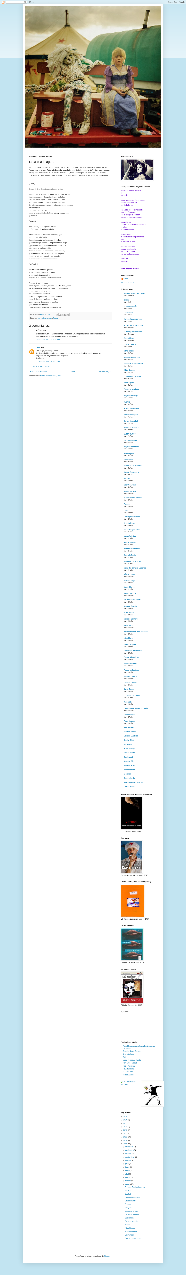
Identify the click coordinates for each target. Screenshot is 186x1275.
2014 (125, 1127)
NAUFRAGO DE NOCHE (134, 782)
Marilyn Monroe (131, 1231)
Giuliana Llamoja (130, 676)
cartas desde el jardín (133, 466)
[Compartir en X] (62, 314)
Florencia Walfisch (131, 428)
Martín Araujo (129, 581)
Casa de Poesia (130, 683)
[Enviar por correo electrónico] (57, 314)
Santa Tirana (129, 689)
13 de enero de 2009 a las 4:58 (48, 340)
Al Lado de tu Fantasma (133, 325)
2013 (125, 1130)
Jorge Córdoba (130, 593)
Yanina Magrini (130, 645)
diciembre (129, 1147)
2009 (125, 1144)
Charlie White (130, 1201)
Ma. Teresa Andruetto (132, 600)
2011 (125, 1137)
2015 (125, 1123)
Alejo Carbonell (130, 542)
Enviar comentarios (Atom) (50, 376)
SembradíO (128, 757)
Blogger (107, 1256)
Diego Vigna (129, 459)
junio (127, 1167)
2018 (125, 1116)
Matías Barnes (130, 491)
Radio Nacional (129, 1066)
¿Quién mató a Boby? (132, 696)
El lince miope (129, 749)
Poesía (55, 318)
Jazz (124, 1057)
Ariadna (128, 1204)
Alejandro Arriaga (131, 396)
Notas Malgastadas (132, 530)
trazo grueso (129, 727)
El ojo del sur (129, 613)
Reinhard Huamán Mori (133, 364)
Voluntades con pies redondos (136, 632)
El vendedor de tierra (132, 376)
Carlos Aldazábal (131, 421)
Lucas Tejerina (130, 536)
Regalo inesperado (132, 1197)
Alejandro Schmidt (131, 447)
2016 (125, 1120)
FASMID (127, 402)
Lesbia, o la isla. (131, 1211)
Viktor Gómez (129, 370)
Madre (127, 1225)
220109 (128, 1191)
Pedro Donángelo (131, 415)
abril (127, 1174)
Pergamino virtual (130, 1063)
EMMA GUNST (130, 434)
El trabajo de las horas (133, 332)
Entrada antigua (105, 372)
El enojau (127, 774)
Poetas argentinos (131, 389)
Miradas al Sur (130, 765)
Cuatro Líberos (130, 344)
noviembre (129, 1150)
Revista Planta (128, 1069)
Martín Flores (129, 587)
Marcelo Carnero (131, 619)
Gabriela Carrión (130, 440)
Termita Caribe (128, 1075)
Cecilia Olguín (129, 740)
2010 (125, 1140)
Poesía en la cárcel (131, 670)
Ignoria (126, 300)
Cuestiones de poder (133, 1238)
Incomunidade (129, 770)
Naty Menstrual (130, 485)
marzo (128, 1177)
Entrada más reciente (38, 372)
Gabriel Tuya (129, 338)
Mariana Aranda (130, 606)
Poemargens (129, 383)
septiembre (130, 1157)
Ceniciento (128, 313)
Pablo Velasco (129, 721)
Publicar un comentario (42, 366)
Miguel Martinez (130, 664)
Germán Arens (130, 732)
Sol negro (128, 744)
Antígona (128, 1208)
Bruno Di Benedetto (132, 549)
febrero (128, 1181)
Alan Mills (128, 702)
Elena (38, 347)
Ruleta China (128, 1072)
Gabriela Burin (130, 555)
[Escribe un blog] (59, 314)
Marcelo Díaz (129, 761)
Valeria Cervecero (131, 472)
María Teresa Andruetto (132, 1060)
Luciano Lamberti (131, 736)
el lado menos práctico (133, 498)
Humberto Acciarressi (133, 319)
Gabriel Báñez (129, 715)
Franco (126, 504)
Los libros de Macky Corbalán (136, 708)
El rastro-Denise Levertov (135, 1187)
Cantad (128, 1194)
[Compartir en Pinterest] (68, 314)
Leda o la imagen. (132, 1214)
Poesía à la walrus (131, 657)
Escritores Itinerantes (133, 651)
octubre (128, 1153)
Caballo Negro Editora (132, 1051)
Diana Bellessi (128, 1054)
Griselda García (130, 306)
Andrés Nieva (129, 523)
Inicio (72, 372)
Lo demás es (129, 453)
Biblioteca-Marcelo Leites (134, 293)
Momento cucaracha (132, 562)
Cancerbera (129, 1218)
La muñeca (129, 1235)
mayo (127, 1171)
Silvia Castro (129, 351)
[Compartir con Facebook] (65, 314)
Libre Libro (128, 638)
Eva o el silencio (131, 1221)
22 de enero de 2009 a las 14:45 (48, 361)
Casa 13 (127, 511)
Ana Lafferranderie (131, 408)
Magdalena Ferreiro (132, 357)
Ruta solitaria (129, 778)
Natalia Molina (129, 753)
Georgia (127, 478)
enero (127, 1184)
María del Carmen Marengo (135, 568)
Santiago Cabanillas (132, 517)
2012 (125, 1134)
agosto (128, 1160)
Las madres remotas (45, 318)
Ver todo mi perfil (127, 283)
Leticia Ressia (129, 787)
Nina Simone (130, 1228)
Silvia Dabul (128, 625)
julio (127, 1164)
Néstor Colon (129, 574)
